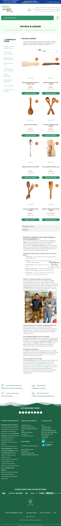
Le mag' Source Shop (27, 436)
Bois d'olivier (51, 78)
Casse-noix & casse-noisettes (8, 53)
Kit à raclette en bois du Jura (50, 167)
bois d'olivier (35, 328)
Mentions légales (31, 513)
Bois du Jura (30, 78)
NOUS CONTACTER (45, 513)
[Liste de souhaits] (36, 59)
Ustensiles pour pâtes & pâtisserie (9, 69)
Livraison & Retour (46, 429)
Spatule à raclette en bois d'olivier (50, 83)
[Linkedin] (35, 412)
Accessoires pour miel (9, 64)
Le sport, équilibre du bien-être (29, 455)
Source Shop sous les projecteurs (30, 489)
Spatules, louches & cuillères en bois (9, 47)
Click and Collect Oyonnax (48, 430)
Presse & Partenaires (27, 432)
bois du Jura (37, 281)
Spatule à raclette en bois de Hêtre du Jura (30, 83)
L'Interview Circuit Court (27, 453)
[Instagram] (23, 412)
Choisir (50, 51)
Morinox (30, 162)
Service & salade (8, 86)
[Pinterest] (41, 412)
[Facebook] (29, 412)
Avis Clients (24, 434)
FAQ (42, 425)
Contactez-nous (46, 427)
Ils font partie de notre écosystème (27, 450)
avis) (37, 2)
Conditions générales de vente (14, 513)
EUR (29, 505)
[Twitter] (38, 412)
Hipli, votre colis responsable (49, 432)
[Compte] (47, 2)
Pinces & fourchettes (7, 75)
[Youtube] (20, 412)
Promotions (44, 438)
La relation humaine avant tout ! (30, 446)
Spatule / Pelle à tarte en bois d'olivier (50, 209)
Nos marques (45, 436)
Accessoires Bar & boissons (9, 90)
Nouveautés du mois (47, 434)
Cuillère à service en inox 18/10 (30, 167)
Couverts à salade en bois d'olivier (50, 125)
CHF (32, 505)
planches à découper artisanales (32, 365)
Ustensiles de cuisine (10, 40)
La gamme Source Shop (28, 427)
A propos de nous (26, 425)
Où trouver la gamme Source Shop (29, 429)
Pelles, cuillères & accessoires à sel (9, 58)
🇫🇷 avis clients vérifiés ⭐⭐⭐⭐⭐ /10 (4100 (29, 1)
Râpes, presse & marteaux (8, 81)
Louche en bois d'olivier (30, 124)
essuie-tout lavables (43, 366)
